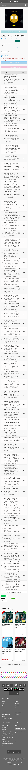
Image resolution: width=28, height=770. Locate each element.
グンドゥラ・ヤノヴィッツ (14, 504)
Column (17, 705)
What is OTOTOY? (6, 725)
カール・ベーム (10, 283)
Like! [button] (14, 598)
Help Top (17, 725)
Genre (4, 698)
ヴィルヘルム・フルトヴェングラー (12, 91)
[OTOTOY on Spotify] (16, 685)
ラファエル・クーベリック (10, 587)
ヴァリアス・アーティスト (9, 38)
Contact (17, 737)
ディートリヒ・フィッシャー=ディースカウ (11, 555)
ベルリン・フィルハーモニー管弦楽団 (12, 89)
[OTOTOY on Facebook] (11, 685)
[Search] (25, 5)
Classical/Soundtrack (7, 718)
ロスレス (4, 51)
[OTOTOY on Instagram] (7, 685)
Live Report (17, 710)
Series (16, 701)
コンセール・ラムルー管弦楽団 (11, 385)
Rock (3, 703)
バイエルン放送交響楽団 (12, 546)
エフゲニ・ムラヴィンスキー (12, 254)
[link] (14, 32)
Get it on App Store (8, 689)
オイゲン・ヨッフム (11, 159)
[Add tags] (9, 52)
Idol (3, 707)
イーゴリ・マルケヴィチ (13, 405)
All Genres (9, 698)
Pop (3, 705)
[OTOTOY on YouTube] (20, 685)
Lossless (17, 41)
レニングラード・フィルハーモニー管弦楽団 (12, 243)
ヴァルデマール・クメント (11, 506)
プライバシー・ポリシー (7, 731)
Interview (17, 703)
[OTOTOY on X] (3, 685)
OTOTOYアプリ (5, 741)
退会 (16, 741)
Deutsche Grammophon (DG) (11, 47)
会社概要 (4, 727)
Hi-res (3, 701)
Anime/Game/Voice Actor (8, 710)
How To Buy (5, 56)
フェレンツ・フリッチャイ (12, 196)
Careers (4, 748)
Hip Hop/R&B (5, 712)
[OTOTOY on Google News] (24, 685)
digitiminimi (12, 764)
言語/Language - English (14, 752)
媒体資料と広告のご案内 (7, 743)
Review (17, 707)
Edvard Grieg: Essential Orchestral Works (7, 650)
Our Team (4, 745)
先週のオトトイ (18, 714)
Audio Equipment (19, 712)
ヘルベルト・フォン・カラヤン (11, 449)
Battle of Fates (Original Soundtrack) (20, 650)
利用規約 (4, 729)
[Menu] (1, 1)
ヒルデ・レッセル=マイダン (10, 506)
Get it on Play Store (19, 689)
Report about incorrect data (14, 592)
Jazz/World (4, 716)
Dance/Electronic (6, 714)
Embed (4, 601)
